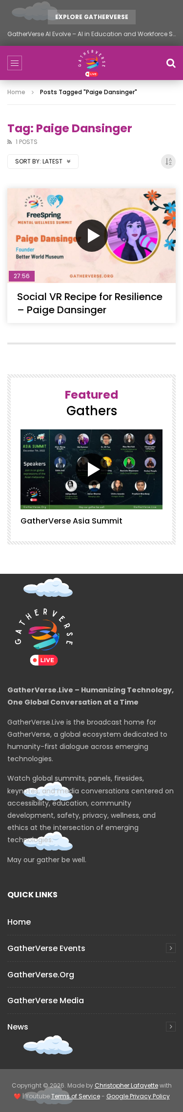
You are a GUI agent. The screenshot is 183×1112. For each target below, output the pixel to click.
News (17, 1026)
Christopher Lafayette (126, 1085)
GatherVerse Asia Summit (71, 520)
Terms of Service (75, 1096)
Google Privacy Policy (138, 1096)
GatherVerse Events (46, 948)
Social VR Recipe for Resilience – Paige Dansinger (90, 303)
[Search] (171, 63)
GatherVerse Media (45, 1000)
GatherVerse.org (40, 974)
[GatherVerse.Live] (92, 63)
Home (16, 92)
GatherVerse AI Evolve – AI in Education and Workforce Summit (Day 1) (91, 34)
